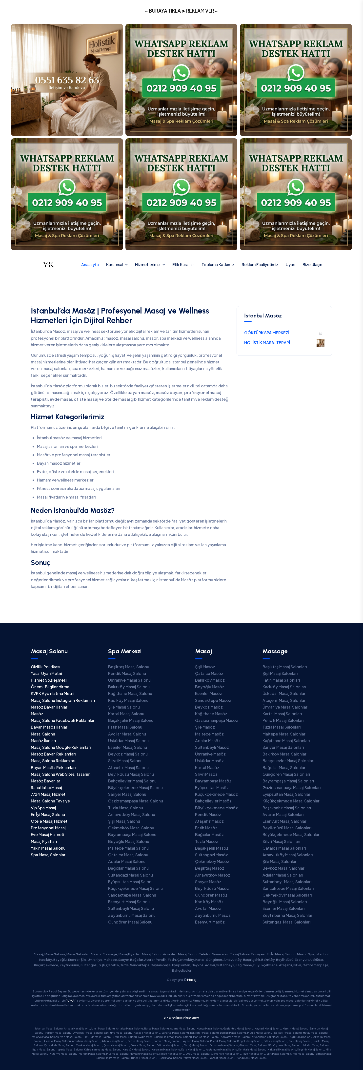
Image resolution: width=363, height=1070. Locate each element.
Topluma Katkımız (218, 264)
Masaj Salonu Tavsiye (50, 800)
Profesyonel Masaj (48, 827)
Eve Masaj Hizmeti (47, 834)
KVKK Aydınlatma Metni (52, 693)
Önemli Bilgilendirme (50, 686)
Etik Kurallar (183, 264)
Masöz (37, 713)
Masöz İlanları (43, 740)
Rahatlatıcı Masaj (46, 787)
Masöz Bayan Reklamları (53, 753)
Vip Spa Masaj (43, 807)
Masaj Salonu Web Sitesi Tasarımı (61, 774)
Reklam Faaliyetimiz (260, 264)
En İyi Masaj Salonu (48, 814)
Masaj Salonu (43, 733)
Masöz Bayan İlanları (49, 707)
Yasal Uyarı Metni (46, 673)
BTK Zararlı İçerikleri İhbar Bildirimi (181, 1017)
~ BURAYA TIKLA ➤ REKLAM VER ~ (181, 11)
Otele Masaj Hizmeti (49, 821)
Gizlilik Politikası (45, 666)
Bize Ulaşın (312, 264)
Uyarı (290, 264)
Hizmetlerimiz (148, 264)
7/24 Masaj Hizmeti (48, 794)
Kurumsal (114, 264)
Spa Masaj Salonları (48, 854)
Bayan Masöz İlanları (49, 727)
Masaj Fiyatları (44, 841)
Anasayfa (90, 264)
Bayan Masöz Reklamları (53, 767)
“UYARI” (71, 1000)
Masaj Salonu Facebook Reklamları (63, 720)
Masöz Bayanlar (45, 780)
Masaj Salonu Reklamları (53, 760)
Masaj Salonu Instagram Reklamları (63, 700)
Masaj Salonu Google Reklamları (61, 747)
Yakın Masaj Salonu (48, 848)
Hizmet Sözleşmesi (48, 680)
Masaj (191, 980)
